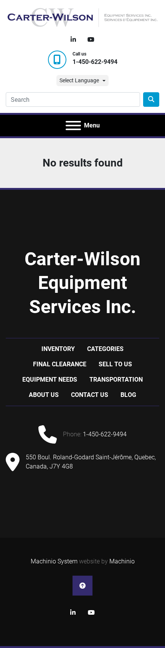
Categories (105, 349)
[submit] (151, 99)
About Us (44, 394)
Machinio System (54, 561)
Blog (128, 394)
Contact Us (89, 394)
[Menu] (73, 125)
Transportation (116, 379)
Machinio (122, 561)
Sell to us (115, 364)
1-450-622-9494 (95, 61)
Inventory (58, 349)
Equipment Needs (49, 379)
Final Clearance (59, 364)
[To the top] (82, 586)
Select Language (79, 80)
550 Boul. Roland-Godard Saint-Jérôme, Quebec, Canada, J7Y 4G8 (91, 462)
